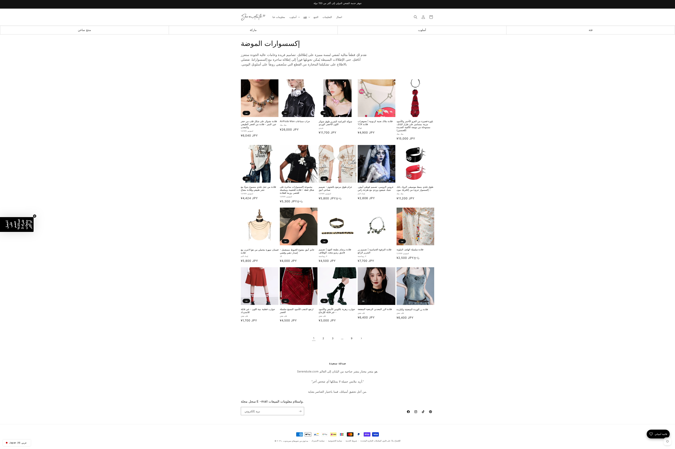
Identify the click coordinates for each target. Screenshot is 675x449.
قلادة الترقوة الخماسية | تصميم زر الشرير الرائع (374, 251)
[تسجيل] (300, 411)
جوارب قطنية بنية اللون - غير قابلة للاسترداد (258, 311)
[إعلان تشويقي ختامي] (34, 216)
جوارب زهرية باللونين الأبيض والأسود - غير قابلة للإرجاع (337, 311)
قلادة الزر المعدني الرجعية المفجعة (375, 309)
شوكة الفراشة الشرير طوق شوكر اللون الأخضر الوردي (335, 123)
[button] (294, 17)
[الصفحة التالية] (361, 338)
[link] (314, 338)
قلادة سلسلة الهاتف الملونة (410, 249)
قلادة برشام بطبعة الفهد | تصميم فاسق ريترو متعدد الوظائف (335, 251)
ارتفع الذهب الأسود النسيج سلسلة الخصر (296, 311)
